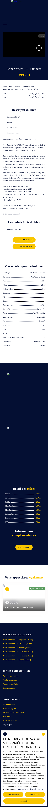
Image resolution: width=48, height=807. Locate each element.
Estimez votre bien (10, 676)
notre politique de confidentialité (30, 789)
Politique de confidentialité (13, 712)
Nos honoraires (9, 704)
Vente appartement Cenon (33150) (17, 660)
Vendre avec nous (10, 680)
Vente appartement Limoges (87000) (17, 644)
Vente (5, 86)
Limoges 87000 (28, 86)
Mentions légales (9, 708)
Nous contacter (9, 688)
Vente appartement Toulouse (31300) (18, 652)
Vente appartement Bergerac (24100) (18, 640)
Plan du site (7, 717)
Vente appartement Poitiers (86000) (17, 648)
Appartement (14, 86)
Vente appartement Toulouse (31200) (18, 656)
